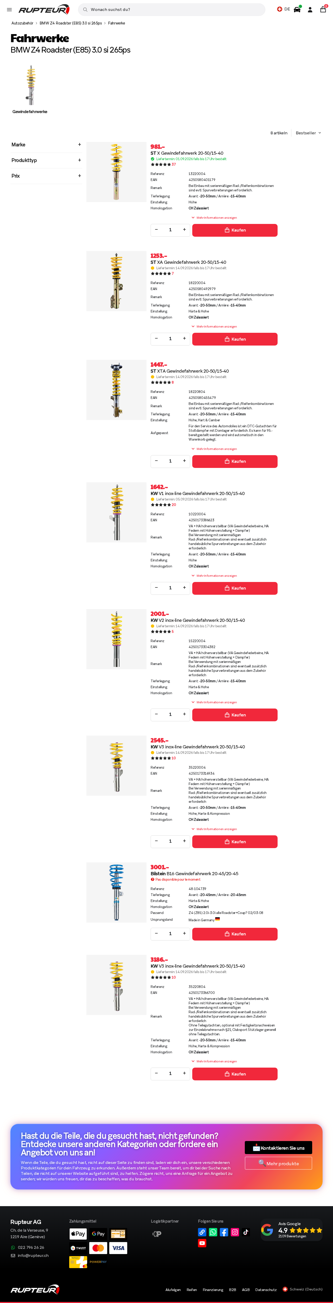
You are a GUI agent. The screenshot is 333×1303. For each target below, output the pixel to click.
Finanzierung (213, 1289)
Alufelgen (173, 1289)
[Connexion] (310, 10)
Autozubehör (22, 23)
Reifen (192, 1289)
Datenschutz (266, 1289)
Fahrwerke (116, 23)
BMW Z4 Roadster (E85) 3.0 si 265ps (71, 23)
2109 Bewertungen (292, 1236)
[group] (29, 94)
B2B (232, 1289)
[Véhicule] (297, 10)
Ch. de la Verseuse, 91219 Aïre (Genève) (29, 1229)
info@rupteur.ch (33, 1255)
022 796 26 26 (31, 1247)
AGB (246, 1289)
